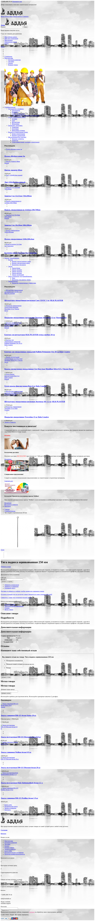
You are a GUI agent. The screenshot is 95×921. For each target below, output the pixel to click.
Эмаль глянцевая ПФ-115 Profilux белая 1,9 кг (19, 798)
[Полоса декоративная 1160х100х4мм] (13, 232)
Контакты (7, 810)
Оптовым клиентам (10, 842)
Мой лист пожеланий (11, 38)
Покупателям (8, 841)
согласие (32, 912)
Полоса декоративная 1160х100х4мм (19, 239)
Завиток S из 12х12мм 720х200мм (18, 196)
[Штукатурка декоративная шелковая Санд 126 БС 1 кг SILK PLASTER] (13, 293)
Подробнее (7, 435)
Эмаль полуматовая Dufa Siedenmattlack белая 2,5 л (22, 783)
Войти (6, 43)
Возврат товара (9, 847)
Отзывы (7, 608)
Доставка (7, 844)
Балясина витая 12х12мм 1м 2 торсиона (20, 253)
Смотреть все (8, 481)
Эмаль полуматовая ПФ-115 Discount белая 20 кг (20, 768)
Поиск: (3, 27)
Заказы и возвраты (10, 808)
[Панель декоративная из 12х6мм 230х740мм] (13, 203)
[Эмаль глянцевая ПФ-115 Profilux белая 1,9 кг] (10, 790)
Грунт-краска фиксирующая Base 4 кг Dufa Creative (25, 386)
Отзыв (8, 668)
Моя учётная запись (10, 37)
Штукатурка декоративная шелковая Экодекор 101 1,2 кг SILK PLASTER (34, 402)
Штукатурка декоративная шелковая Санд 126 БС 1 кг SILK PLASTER (33, 300)
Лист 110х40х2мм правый (14, 182)
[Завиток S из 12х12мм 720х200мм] (13, 189)
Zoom (2, 550)
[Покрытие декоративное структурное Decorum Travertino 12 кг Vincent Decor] (13, 310)
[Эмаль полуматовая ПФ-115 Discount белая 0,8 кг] (10, 728)
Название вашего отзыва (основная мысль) (20, 664)
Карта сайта (8, 805)
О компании (4, 830)
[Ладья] (12, 15)
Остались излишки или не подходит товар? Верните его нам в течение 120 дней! (26, 594)
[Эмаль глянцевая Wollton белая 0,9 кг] (10, 744)
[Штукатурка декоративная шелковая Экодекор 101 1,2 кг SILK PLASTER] (13, 394)
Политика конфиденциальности (14, 854)
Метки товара (8, 609)
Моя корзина (8, 40)
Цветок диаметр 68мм (13, 170)
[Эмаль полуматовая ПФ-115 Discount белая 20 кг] (10, 759)
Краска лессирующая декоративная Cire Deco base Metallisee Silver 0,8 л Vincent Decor (38, 369)
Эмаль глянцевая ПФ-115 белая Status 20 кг (18, 715)
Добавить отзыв (6, 566)
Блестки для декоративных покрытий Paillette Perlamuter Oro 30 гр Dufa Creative (37, 352)
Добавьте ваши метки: (8, 689)
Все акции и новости (11, 504)
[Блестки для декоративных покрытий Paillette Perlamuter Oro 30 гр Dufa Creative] (13, 345)
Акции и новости (10, 849)
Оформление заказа (10, 42)
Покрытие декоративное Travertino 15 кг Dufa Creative (26, 417)
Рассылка (4, 906)
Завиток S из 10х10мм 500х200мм (18, 225)
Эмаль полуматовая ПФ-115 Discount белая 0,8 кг (21, 737)
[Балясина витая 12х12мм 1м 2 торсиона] (13, 246)
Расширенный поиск (11, 806)
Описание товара (9, 604)
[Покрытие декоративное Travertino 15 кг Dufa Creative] (13, 410)
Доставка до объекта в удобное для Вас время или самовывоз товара (22, 591)
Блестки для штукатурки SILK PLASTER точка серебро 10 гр (29, 335)
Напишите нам (17, 1)
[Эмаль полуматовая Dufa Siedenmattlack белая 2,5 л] (10, 774)
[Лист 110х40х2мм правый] (13, 175)
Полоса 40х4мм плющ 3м (14, 156)
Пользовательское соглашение (14, 852)
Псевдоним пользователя (14, 660)
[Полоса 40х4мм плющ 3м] (13, 149)
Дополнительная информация (13, 606)
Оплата (6, 846)
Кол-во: (3, 579)
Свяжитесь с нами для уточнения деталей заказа (16, 597)
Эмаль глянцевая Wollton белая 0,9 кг (16, 752)
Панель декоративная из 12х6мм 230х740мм (22, 210)
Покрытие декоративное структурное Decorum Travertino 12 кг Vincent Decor (35, 318)
